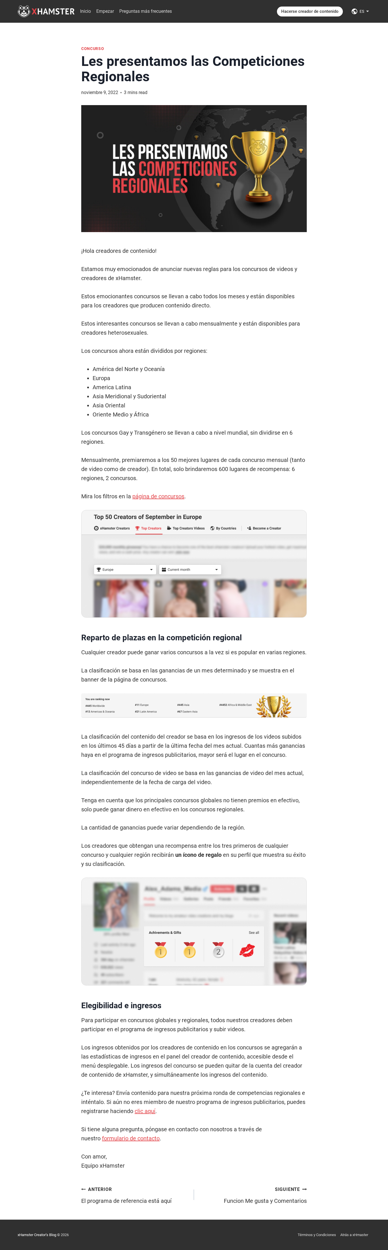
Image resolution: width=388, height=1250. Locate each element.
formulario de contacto (131, 1138)
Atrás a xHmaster (354, 1235)
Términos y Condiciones (317, 1235)
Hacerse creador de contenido (310, 11)
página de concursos (158, 496)
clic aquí (145, 1111)
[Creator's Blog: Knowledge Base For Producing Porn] (46, 11)
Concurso (92, 48)
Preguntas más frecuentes (145, 11)
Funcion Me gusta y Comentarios (265, 1195)
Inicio (85, 11)
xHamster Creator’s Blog (37, 1235)
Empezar (105, 11)
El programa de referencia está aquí (126, 1195)
